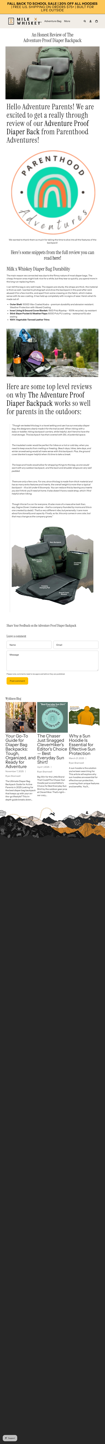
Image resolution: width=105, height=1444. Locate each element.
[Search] (85, 21)
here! (56, 258)
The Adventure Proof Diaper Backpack (46, 399)
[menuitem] (67, 21)
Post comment (17, 681)
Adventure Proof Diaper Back (48, 127)
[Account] (91, 21)
